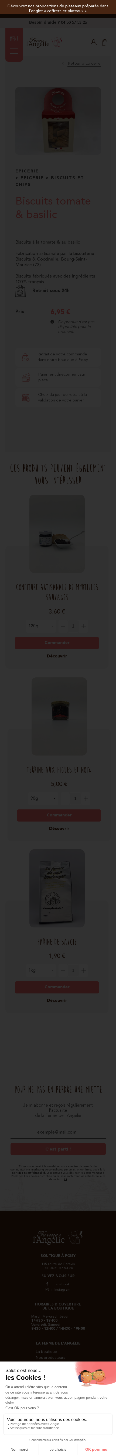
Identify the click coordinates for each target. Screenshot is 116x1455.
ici (65, 1179)
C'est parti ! (58, 1149)
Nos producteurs (50, 1358)
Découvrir (57, 656)
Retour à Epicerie (84, 64)
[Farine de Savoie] (56, 874)
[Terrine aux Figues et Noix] (59, 703)
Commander (57, 643)
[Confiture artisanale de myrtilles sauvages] (56, 520)
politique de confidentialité (28, 1173)
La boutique (46, 1352)
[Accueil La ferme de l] (44, 46)
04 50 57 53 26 (74, 23)
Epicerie (27, 171)
